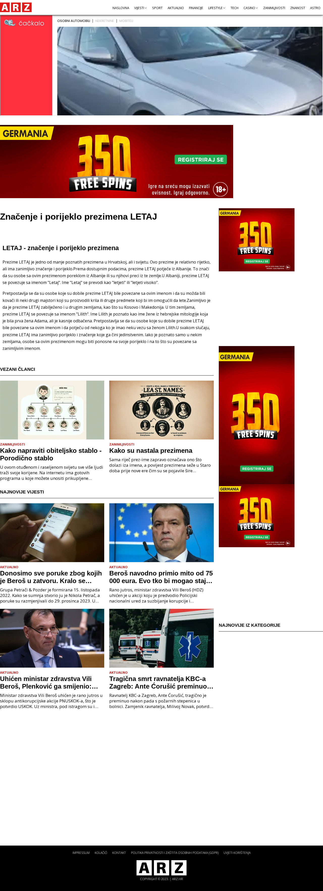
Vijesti (139, 8)
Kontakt (119, 853)
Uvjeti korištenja (237, 853)
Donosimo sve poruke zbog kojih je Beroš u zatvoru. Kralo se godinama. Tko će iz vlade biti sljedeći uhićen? (51, 577)
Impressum (81, 853)
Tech (234, 8)
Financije (196, 8)
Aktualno (176, 8)
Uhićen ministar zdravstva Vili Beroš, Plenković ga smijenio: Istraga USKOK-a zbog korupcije (50, 682)
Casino (249, 8)
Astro (315, 8)
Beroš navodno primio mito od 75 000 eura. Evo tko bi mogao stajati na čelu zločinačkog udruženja (161, 577)
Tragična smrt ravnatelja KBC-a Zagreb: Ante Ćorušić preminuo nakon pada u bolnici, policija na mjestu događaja (159, 682)
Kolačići (101, 853)
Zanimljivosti (274, 8)
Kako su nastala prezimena (150, 450)
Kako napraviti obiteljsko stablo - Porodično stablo (51, 454)
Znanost (297, 8)
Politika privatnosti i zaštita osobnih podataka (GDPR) (175, 853)
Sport (157, 8)
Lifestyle (215, 8)
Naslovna (121, 8)
